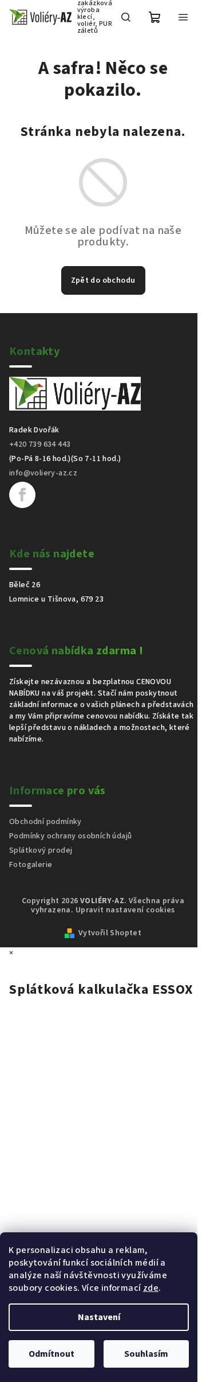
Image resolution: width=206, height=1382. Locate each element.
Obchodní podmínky (45, 821)
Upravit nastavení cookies (125, 910)
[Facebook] (22, 495)
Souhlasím (146, 1354)
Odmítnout (51, 1354)
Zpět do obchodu (103, 280)
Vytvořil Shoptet (109, 933)
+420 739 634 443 (39, 444)
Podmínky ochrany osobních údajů (70, 836)
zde (151, 1288)
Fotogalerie (30, 864)
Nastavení (99, 1317)
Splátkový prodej (40, 850)
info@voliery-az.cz (43, 473)
